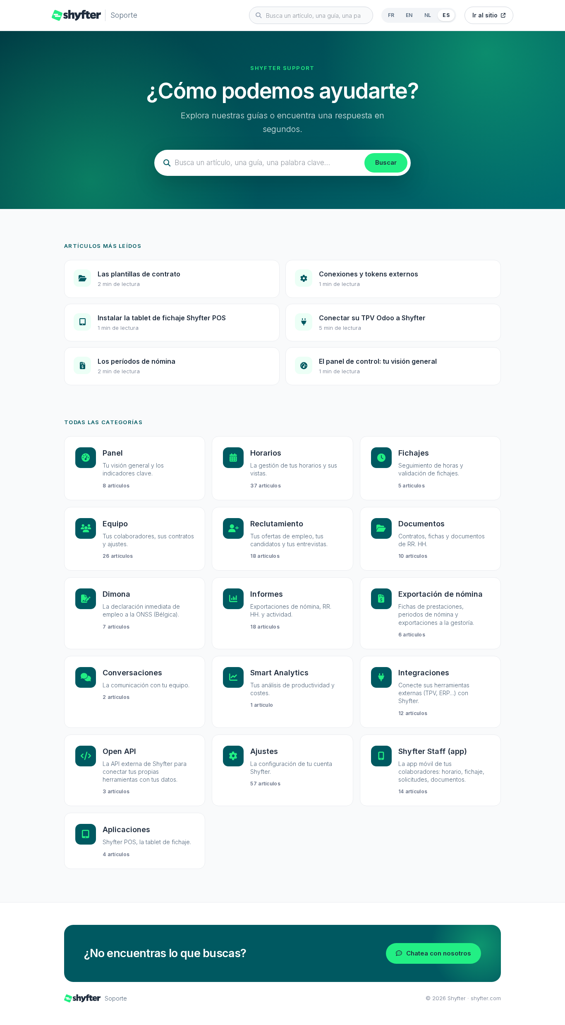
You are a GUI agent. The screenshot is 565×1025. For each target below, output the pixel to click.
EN (409, 15)
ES (446, 15)
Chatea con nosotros (438, 953)
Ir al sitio (485, 15)
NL (427, 15)
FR (391, 15)
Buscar (386, 162)
